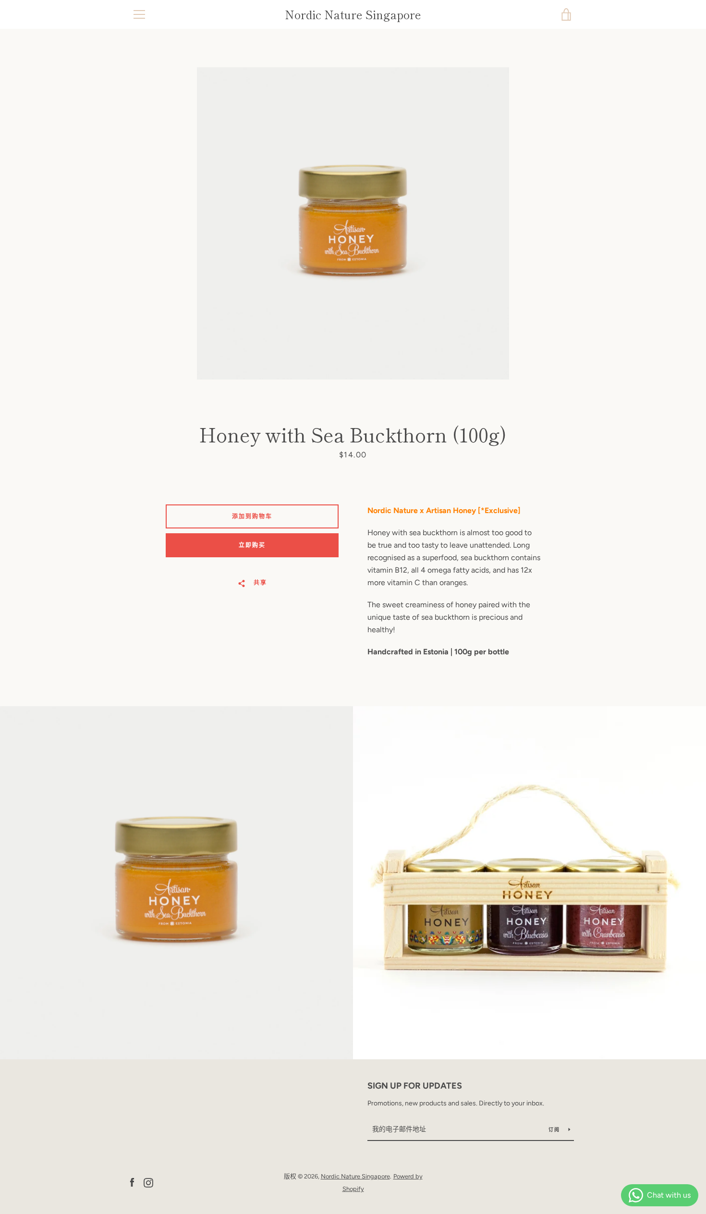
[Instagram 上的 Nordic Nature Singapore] (148, 1182)
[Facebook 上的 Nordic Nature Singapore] (132, 1182)
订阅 (554, 1130)
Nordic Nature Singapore (353, 15)
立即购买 (252, 545)
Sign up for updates (414, 1085)
